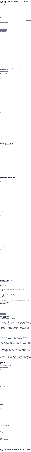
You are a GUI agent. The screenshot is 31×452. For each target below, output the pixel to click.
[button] (15, 18)
